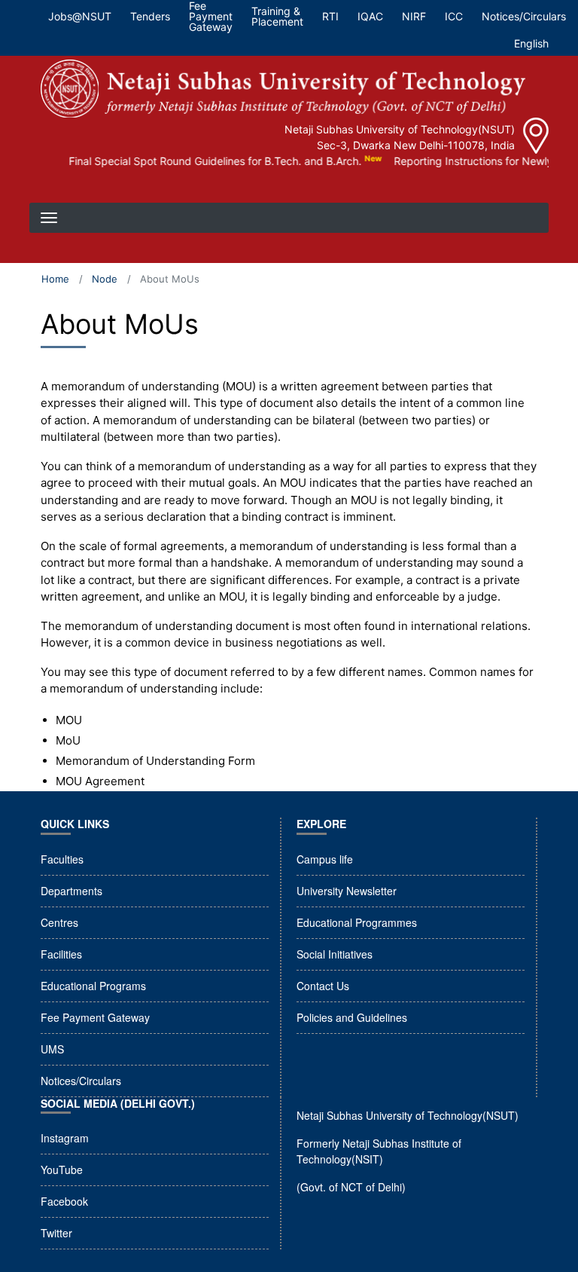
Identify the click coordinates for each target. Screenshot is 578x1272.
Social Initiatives (335, 954)
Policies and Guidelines (352, 1017)
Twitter (56, 1232)
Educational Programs (93, 985)
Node (104, 279)
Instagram (65, 1137)
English (531, 43)
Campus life (325, 859)
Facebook (64, 1201)
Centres (59, 922)
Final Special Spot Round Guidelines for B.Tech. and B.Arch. (204, 160)
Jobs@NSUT (79, 16)
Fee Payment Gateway (95, 1017)
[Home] (283, 88)
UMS (52, 1048)
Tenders (150, 16)
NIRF (414, 16)
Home (55, 279)
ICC (454, 16)
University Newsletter (347, 890)
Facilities (61, 954)
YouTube (62, 1169)
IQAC (370, 16)
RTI (330, 16)
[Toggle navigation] (50, 188)
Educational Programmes (357, 922)
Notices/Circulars (524, 16)
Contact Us (323, 985)
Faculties (62, 859)
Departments (71, 890)
